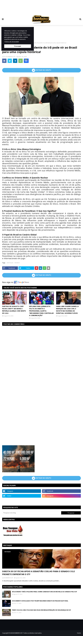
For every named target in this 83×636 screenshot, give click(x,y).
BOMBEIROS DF (10, 57)
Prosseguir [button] (17, 46)
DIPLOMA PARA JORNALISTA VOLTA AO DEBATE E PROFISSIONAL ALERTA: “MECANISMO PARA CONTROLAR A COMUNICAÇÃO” (41, 310)
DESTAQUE (10, 263)
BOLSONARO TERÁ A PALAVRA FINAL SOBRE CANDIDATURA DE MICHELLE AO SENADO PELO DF (44, 592)
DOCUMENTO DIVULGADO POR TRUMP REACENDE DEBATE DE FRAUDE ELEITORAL (40, 601)
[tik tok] (61, 500)
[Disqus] (41, 355)
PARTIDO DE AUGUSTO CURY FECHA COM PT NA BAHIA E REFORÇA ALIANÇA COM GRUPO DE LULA (14, 309)
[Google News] (26, 61)
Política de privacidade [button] (12, 41)
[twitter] (21, 496)
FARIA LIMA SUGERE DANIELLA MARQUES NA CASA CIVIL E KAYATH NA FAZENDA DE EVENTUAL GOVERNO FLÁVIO (67, 309)
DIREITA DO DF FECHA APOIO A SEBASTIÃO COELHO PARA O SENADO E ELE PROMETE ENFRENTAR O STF (38, 573)
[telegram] (21, 491)
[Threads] (21, 500)
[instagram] (61, 496)
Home (79, 633)
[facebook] (61, 491)
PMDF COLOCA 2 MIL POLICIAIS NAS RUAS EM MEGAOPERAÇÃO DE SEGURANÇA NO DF (41, 610)
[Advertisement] (43, 7)
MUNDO (17, 263)
